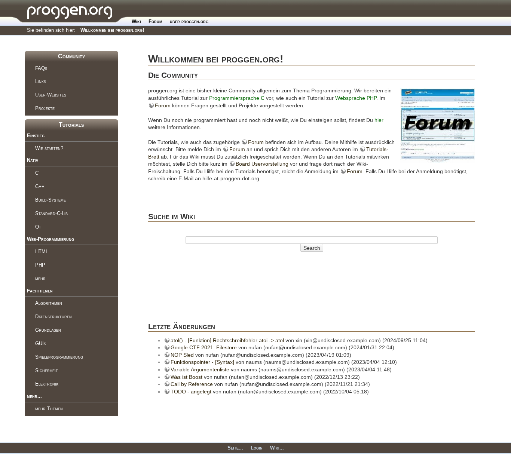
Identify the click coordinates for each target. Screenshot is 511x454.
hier (378, 120)
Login (257, 448)
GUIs (40, 343)
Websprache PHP (355, 98)
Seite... (235, 448)
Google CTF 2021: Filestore (204, 347)
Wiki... (277, 448)
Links (40, 81)
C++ (40, 186)
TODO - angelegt (191, 392)
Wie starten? (49, 148)
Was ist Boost (186, 377)
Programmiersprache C (236, 98)
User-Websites (50, 95)
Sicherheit (46, 370)
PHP (40, 265)
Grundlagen (48, 330)
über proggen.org (189, 21)
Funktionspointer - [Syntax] (202, 362)
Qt (38, 227)
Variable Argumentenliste (200, 369)
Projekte (45, 108)
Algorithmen (48, 303)
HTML (41, 251)
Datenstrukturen (53, 316)
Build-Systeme (50, 200)
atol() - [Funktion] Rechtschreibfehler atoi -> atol (227, 340)
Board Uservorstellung (262, 164)
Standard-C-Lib (51, 213)
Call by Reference (192, 384)
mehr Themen (49, 408)
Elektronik (46, 384)
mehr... (42, 278)
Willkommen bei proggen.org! (112, 30)
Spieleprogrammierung (59, 357)
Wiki (136, 21)
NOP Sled (182, 355)
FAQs (41, 68)
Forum (155, 21)
